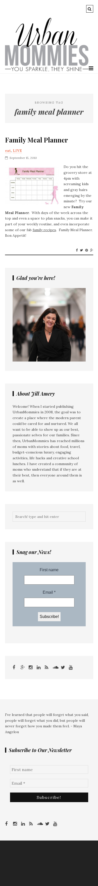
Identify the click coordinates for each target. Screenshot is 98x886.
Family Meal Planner (36, 140)
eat (8, 150)
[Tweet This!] (81, 250)
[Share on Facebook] (77, 250)
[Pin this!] (86, 250)
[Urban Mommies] (47, 70)
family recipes (44, 230)
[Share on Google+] (91, 250)
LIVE (17, 150)
